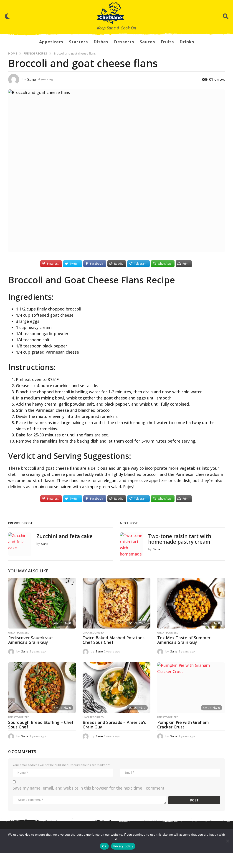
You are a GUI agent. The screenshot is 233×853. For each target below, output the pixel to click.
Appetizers (51, 41)
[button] (7, 16)
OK (104, 846)
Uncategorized (18, 632)
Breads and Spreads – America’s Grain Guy (114, 725)
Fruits (167, 41)
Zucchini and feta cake (64, 536)
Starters (78, 41)
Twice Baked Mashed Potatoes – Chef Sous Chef (115, 640)
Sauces (147, 41)
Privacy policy (123, 846)
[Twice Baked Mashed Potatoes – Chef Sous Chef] (116, 603)
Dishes (101, 41)
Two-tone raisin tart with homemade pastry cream (179, 539)
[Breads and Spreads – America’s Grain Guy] (116, 687)
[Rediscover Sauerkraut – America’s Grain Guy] (42, 603)
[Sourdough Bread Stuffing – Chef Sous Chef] (42, 687)
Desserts (124, 41)
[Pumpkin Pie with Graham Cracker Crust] (191, 687)
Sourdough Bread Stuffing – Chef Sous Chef (40, 725)
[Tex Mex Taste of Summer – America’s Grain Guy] (191, 603)
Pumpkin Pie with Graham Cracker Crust (183, 725)
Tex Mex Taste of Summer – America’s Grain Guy (185, 640)
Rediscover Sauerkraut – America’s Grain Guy (32, 640)
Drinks (187, 41)
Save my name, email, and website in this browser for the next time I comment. (89, 788)
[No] (227, 841)
